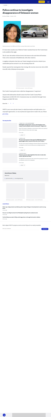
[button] (4, 415)
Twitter (10, 103)
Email (13, 103)
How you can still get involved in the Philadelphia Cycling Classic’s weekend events (20, 212)
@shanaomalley (9, 178)
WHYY (5, 2)
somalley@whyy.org (19, 178)
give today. (5, 114)
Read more (7, 175)
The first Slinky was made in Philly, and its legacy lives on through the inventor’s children (21, 217)
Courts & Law (22, 138)
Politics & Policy (23, 153)
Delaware (5, 5)
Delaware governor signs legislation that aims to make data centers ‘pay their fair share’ (32, 155)
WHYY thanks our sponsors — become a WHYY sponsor (24, 88)
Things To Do (22, 123)
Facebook (8, 103)
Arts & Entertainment (29, 123)
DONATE (42, 2)
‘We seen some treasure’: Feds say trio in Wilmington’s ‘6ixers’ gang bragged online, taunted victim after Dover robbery (32, 140)
